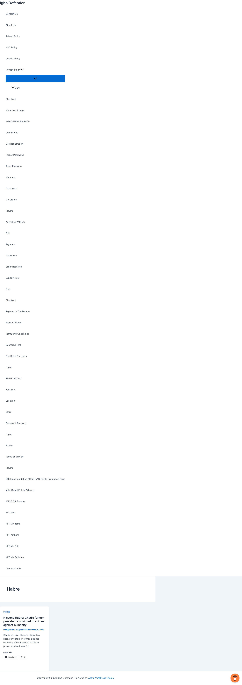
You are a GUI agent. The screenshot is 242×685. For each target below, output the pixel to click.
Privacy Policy (13, 69)
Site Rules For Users (16, 356)
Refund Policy (13, 36)
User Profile (12, 132)
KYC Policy (11, 47)
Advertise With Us (15, 222)
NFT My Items (13, 523)
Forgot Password (15, 155)
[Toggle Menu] (35, 78)
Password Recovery (16, 423)
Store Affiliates (13, 322)
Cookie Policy (13, 58)
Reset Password (14, 166)
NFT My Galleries (15, 557)
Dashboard (11, 188)
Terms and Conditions (17, 333)
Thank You (11, 255)
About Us (11, 25)
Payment (10, 244)
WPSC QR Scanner (15, 501)
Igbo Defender (12, 3)
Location (10, 400)
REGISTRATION (14, 378)
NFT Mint (10, 512)
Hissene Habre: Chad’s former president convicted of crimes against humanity (23, 621)
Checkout (11, 99)
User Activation (14, 568)
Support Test (12, 277)
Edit (8, 233)
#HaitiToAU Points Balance (20, 490)
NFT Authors (12, 534)
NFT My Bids (12, 546)
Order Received (14, 266)
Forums (9, 210)
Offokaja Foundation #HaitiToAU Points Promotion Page (35, 479)
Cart (17, 87)
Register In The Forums (18, 311)
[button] (22, 69)
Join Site (10, 389)
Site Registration (14, 143)
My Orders (11, 199)
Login (8, 367)
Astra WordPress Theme (101, 677)
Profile (9, 445)
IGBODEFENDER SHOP (18, 121)
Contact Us (12, 13)
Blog (8, 289)
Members (10, 177)
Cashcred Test (13, 344)
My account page (15, 110)
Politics (6, 612)
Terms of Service (15, 456)
